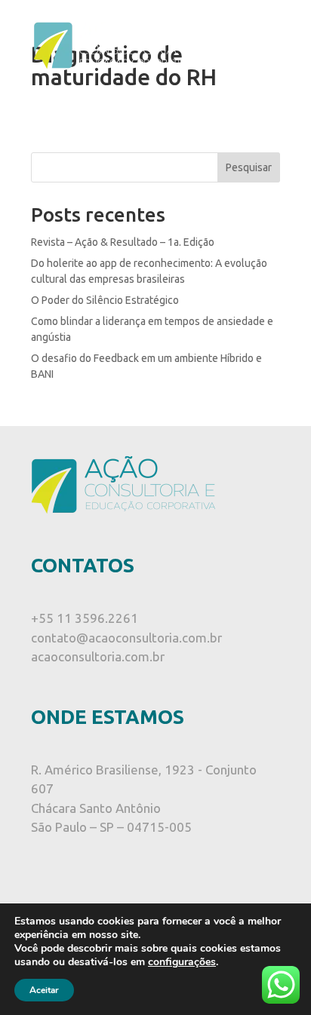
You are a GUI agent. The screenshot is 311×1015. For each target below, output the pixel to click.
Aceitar (44, 990)
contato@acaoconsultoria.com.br (126, 637)
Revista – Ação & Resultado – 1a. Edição (122, 242)
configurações (182, 962)
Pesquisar (249, 167)
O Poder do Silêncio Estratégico (105, 300)
